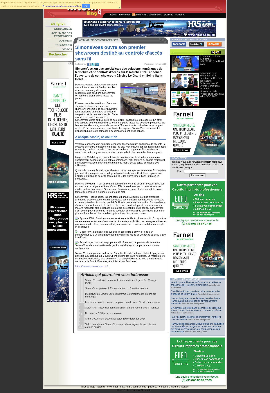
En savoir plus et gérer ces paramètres (61, 6)
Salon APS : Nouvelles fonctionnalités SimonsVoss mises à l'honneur (122, 307)
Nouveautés (63, 28)
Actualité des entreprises (61, 35)
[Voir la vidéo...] (185, 70)
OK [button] (86, 6)
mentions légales (180, 386)
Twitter (196, 44)
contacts (180, 14)
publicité (168, 14)
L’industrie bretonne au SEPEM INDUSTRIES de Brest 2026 (212, 60)
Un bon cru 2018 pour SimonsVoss (103, 313)
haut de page (88, 386)
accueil (113, 14)
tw (93, 64)
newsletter (124, 14)
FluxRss (214, 44)
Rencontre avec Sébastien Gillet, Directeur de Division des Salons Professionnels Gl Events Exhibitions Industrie (211, 81)
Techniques (63, 45)
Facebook (179, 44)
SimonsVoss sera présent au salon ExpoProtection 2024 (115, 318)
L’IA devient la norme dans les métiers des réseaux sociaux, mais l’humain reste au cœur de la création (196, 309)
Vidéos (67, 49)
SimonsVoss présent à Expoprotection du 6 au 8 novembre (116, 288)
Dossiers (65, 40)
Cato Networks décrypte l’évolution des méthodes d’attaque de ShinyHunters (195, 292)
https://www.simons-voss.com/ (91, 266)
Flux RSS (141, 14)
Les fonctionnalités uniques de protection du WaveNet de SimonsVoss (122, 302)
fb (89, 64)
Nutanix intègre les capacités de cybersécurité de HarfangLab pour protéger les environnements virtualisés (195, 301)
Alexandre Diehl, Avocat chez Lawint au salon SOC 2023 (212, 94)
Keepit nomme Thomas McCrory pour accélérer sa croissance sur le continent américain (196, 283)
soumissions (155, 14)
